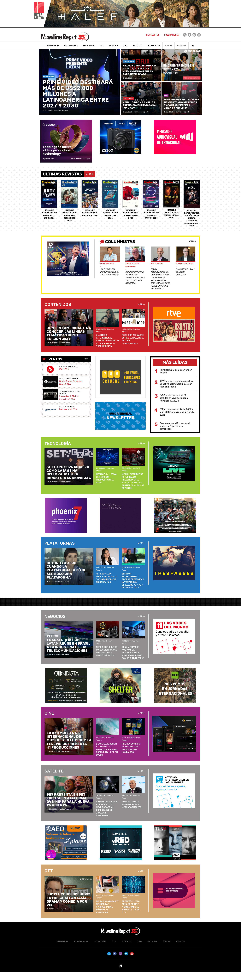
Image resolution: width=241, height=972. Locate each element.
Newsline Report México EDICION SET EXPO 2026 (49, 214)
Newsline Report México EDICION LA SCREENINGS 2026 (69, 215)
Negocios (127, 941)
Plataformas (81, 941)
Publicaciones (171, 35)
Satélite (152, 941)
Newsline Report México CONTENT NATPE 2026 (130, 214)
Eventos (181, 45)
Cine (140, 941)
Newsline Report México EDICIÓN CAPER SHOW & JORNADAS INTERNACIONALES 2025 (192, 218)
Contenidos (62, 941)
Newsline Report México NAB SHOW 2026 (89, 212)
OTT (114, 941)
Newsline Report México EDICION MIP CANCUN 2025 (151, 214)
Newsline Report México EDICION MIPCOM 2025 (171, 214)
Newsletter (152, 35)
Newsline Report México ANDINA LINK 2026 (110, 214)
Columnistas (153, 45)
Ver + (192, 241)
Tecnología (100, 941)
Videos (168, 45)
